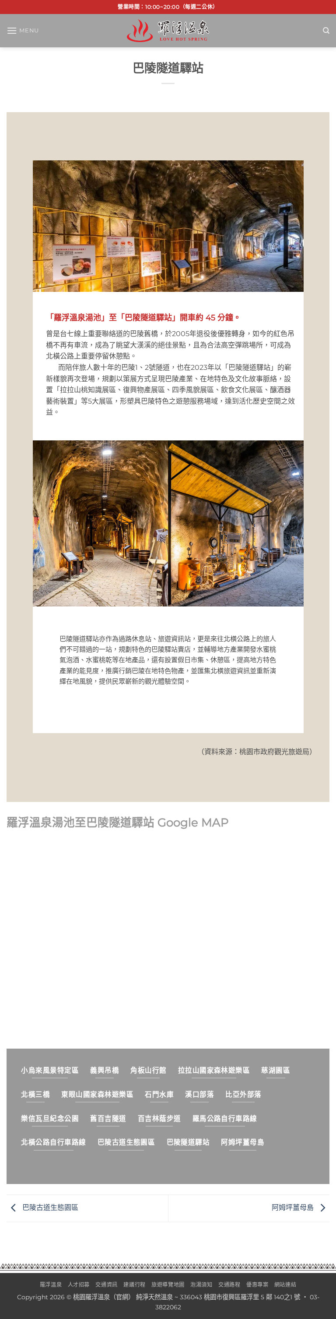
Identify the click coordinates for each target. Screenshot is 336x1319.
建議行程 (134, 1284)
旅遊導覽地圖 (168, 1284)
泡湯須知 (201, 1284)
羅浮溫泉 (51, 1284)
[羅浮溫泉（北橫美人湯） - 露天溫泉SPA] (168, 30)
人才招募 (79, 1284)
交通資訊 (106, 1284)
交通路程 (229, 1284)
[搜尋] (326, 30)
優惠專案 (257, 1284)
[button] (23, 30)
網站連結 (285, 1284)
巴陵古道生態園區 (49, 1208)
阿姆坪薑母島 (293, 1208)
